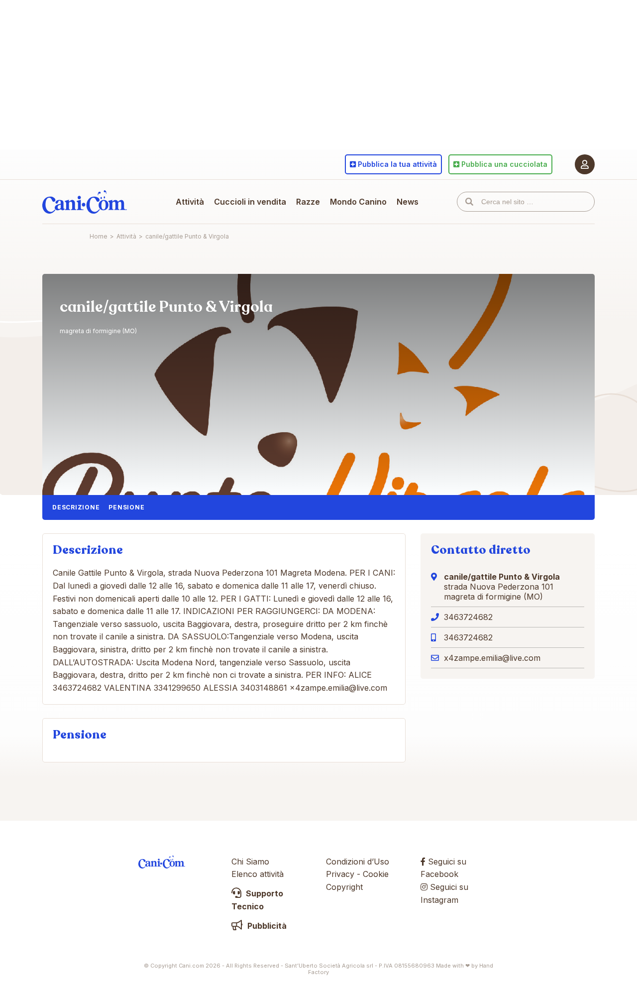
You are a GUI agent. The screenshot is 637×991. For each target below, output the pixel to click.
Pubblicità (266, 926)
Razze (308, 202)
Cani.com (84, 201)
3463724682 (468, 617)
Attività (190, 202)
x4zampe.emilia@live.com (492, 658)
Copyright (344, 887)
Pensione (126, 507)
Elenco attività (257, 874)
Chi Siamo (250, 862)
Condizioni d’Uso (357, 862)
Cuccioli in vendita (250, 202)
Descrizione (76, 507)
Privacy (340, 874)
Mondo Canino (358, 202)
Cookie (376, 874)
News (408, 202)
